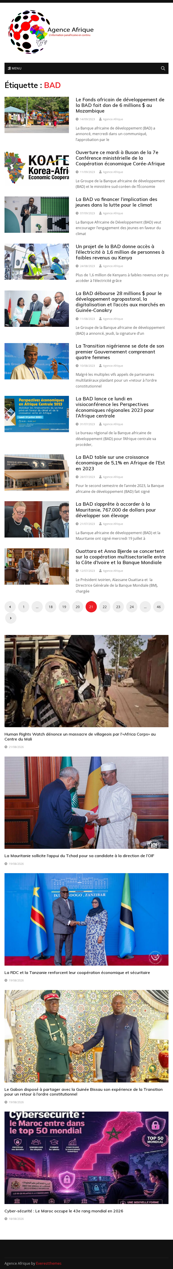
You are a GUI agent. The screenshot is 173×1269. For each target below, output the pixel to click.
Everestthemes (48, 1263)
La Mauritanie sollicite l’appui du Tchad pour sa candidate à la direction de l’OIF (79, 855)
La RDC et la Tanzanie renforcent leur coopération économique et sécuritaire (77, 972)
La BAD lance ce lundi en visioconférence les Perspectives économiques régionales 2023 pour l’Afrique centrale (115, 407)
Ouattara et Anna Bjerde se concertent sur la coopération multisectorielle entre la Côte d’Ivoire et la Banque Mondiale (121, 556)
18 (51, 607)
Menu (16, 68)
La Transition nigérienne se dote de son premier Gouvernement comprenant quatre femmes (120, 351)
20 (78, 607)
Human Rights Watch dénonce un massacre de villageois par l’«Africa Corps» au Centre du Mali (80, 736)
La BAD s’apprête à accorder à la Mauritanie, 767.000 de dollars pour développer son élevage (116, 509)
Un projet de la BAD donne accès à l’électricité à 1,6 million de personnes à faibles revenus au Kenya (120, 252)
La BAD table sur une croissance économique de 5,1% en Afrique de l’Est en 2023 (120, 462)
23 (118, 607)
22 (105, 607)
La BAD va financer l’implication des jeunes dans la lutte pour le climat (116, 202)
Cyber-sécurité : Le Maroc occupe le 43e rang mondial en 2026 (64, 1211)
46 (159, 607)
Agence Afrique (113, 119)
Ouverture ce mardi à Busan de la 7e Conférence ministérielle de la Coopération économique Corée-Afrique (120, 157)
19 (64, 607)
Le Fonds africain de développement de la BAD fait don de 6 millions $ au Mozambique (120, 105)
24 (132, 607)
